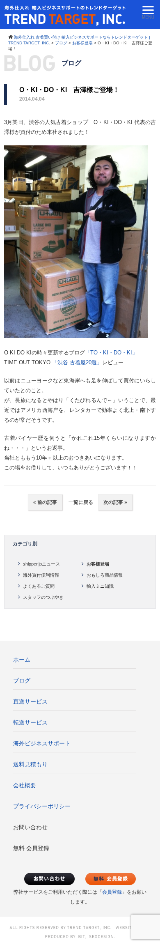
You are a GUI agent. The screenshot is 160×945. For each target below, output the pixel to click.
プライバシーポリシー (42, 806)
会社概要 (24, 785)
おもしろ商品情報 (105, 575)
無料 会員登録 (31, 848)
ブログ (21, 680)
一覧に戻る (80, 502)
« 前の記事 (45, 502)
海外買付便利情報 (41, 575)
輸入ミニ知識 (100, 586)
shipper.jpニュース (41, 563)
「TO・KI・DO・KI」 (111, 352)
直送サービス (30, 701)
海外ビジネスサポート (42, 743)
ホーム (21, 659)
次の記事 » (115, 502)
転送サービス (30, 722)
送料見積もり (30, 764)
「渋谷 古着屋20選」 (77, 362)
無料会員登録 (110, 879)
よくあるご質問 (39, 586)
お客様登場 (98, 563)
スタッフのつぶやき (43, 597)
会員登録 (112, 892)
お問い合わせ (30, 827)
